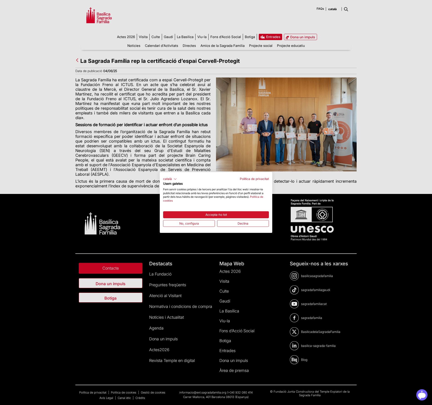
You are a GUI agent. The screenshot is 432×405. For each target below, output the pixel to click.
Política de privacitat (254, 179)
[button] (170, 179)
